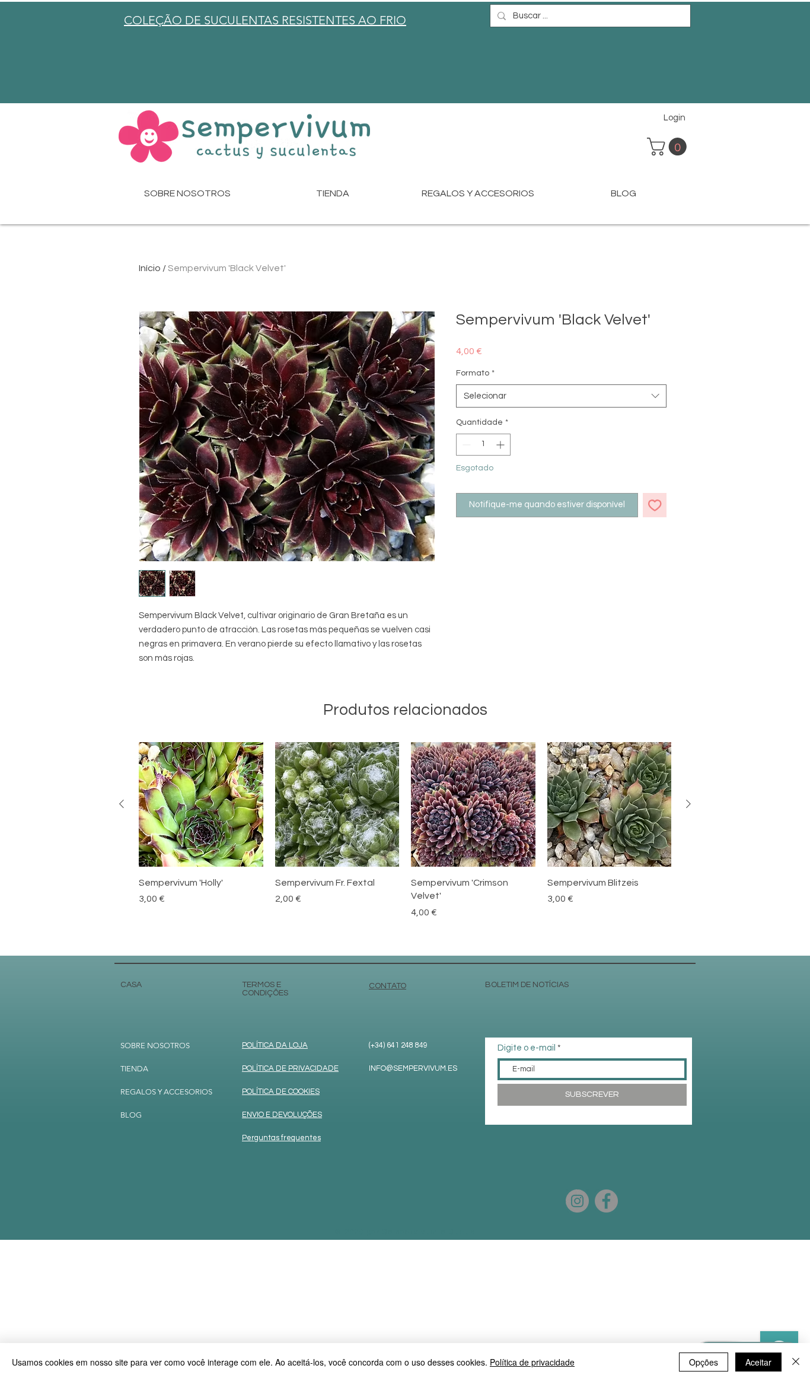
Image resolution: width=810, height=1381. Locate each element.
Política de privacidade (532, 1362)
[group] (405, 844)
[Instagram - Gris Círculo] (577, 1201)
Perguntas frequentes (281, 1138)
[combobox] (561, 396)
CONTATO (387, 986)
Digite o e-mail (527, 1047)
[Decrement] (465, 444)
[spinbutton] (483, 444)
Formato (475, 373)
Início (150, 268)
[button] (669, 146)
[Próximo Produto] (688, 804)
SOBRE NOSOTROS (155, 1045)
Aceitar (758, 1362)
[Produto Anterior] (121, 804)
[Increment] (501, 444)
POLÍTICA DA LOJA (275, 1045)
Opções (703, 1362)
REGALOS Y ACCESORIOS (166, 1091)
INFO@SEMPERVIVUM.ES (413, 1068)
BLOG (131, 1114)
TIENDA (134, 1068)
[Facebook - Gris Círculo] (606, 1201)
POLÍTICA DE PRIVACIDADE (290, 1068)
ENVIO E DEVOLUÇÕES (282, 1114)
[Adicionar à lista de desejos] (655, 505)
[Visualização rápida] (201, 804)
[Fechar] (796, 1362)
